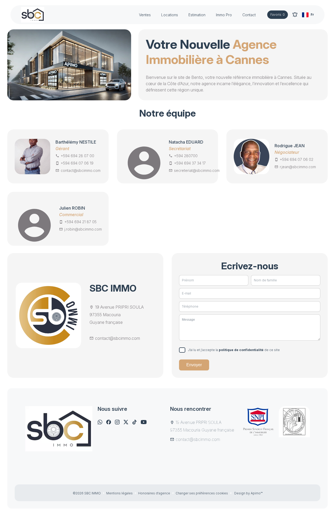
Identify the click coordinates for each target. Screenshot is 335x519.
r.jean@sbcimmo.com (298, 167)
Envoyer (194, 365)
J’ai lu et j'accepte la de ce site (234, 350)
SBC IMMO (113, 288)
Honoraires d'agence (154, 493)
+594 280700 (186, 156)
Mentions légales (119, 493)
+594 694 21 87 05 (80, 222)
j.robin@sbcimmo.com (83, 229)
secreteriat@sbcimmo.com (197, 170)
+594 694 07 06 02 (296, 159)
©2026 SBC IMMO (87, 493)
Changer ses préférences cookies (202, 493)
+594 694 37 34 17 (190, 163)
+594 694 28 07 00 (77, 156)
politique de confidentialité (241, 350)
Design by (248, 493)
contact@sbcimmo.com (80, 170)
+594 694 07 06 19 (77, 163)
